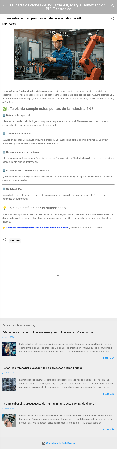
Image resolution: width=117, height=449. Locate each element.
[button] (113, 19)
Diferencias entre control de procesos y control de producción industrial (48, 332)
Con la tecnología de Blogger (60, 443)
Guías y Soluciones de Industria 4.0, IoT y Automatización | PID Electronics (58, 7)
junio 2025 (15, 240)
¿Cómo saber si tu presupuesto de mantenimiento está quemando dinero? (49, 403)
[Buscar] (113, 6)
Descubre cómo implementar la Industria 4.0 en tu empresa (37, 227)
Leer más (109, 358)
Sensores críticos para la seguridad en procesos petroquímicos (42, 367)
